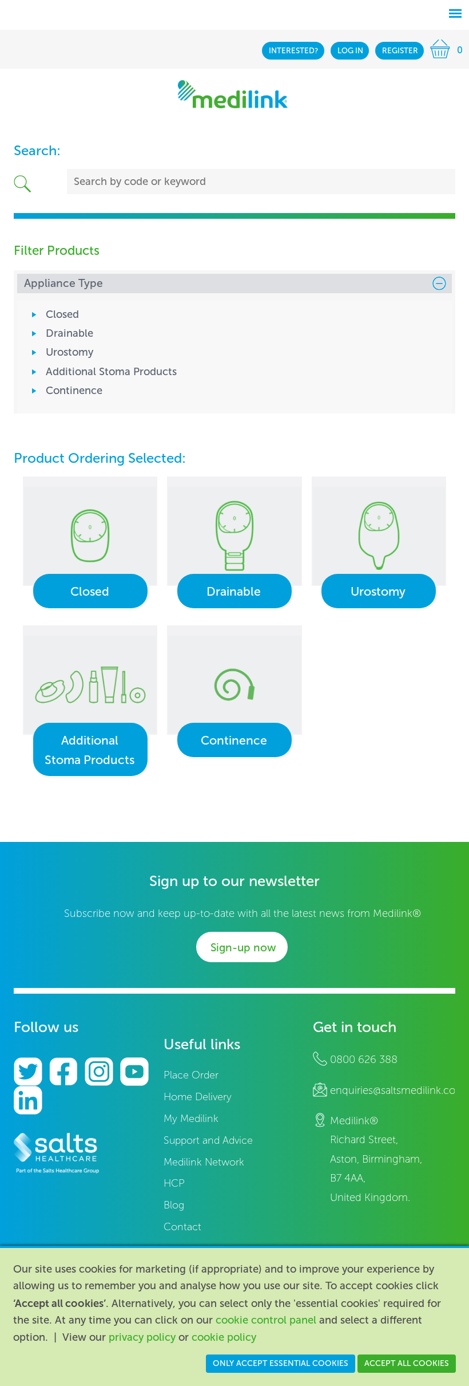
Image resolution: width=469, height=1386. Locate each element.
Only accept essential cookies (280, 1363)
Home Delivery (198, 1097)
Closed (62, 314)
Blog (174, 1205)
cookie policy (224, 1337)
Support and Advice (208, 1140)
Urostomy (69, 352)
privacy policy (142, 1337)
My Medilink (191, 1118)
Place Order (191, 1075)
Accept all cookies (406, 1363)
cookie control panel (266, 1320)
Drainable (69, 333)
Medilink (233, 94)
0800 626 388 (364, 1059)
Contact (182, 1227)
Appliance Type (63, 283)
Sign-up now (243, 948)
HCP (174, 1183)
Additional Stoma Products (111, 371)
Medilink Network (204, 1162)
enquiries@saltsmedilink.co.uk (399, 1090)
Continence (74, 390)
